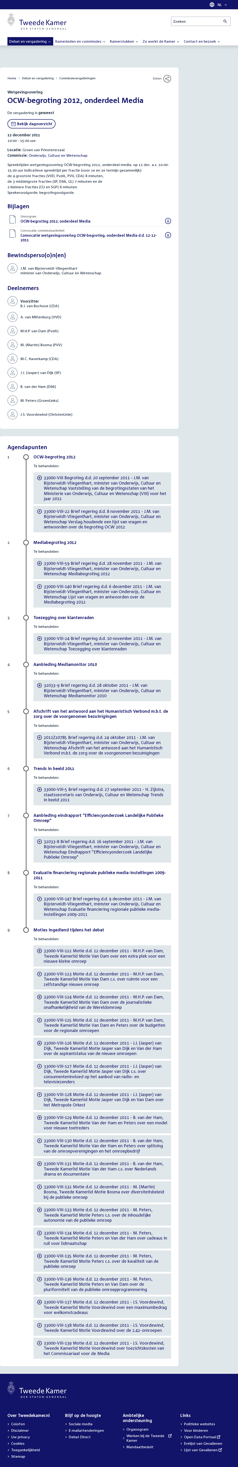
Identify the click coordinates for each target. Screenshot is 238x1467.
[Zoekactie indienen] (225, 21)
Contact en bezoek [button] (200, 41)
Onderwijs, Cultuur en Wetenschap (58, 155)
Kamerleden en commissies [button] (78, 41)
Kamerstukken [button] (122, 41)
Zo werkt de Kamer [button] (159, 41)
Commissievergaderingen (77, 78)
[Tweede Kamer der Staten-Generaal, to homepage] (36, 21)
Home (11, 78)
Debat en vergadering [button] (28, 41)
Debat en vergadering (38, 78)
